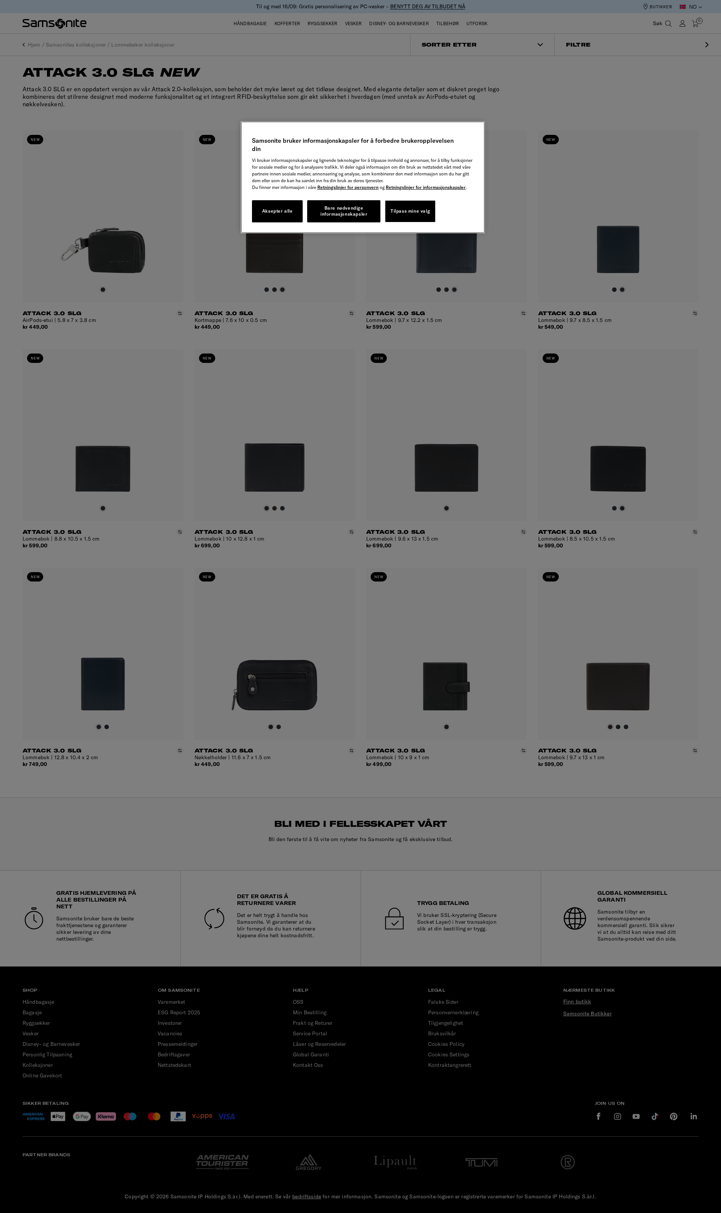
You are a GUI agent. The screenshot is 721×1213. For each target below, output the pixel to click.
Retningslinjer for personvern (348, 187)
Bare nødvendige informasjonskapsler (343, 211)
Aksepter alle (277, 211)
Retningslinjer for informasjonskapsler (426, 187)
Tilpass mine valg (410, 211)
